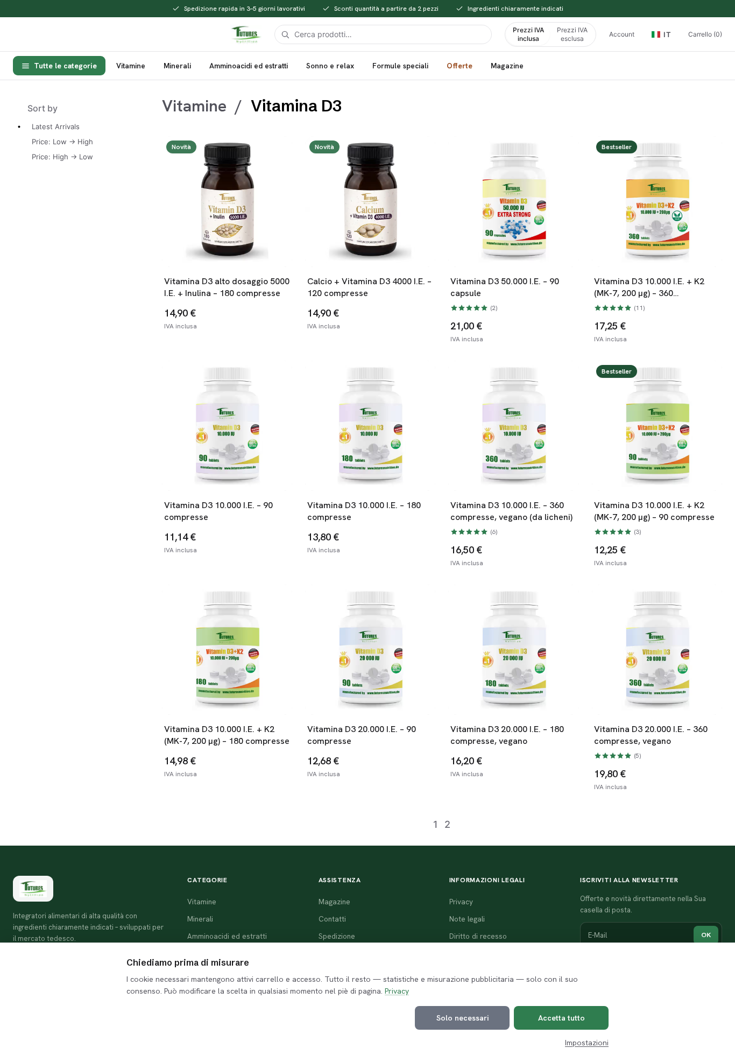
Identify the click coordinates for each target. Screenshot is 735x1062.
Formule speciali (400, 66)
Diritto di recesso (478, 936)
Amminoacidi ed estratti (248, 66)
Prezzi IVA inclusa (528, 34)
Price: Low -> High (62, 141)
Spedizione (337, 936)
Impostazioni (587, 1042)
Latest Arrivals (56, 126)
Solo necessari (462, 1018)
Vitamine (130, 66)
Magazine (507, 66)
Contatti (332, 919)
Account (621, 34)
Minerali (177, 66)
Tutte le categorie (65, 66)
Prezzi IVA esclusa (572, 34)
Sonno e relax (330, 66)
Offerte (459, 66)
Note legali (467, 919)
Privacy (397, 991)
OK (706, 934)
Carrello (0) (705, 34)
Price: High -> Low (62, 156)
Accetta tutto (561, 1018)
